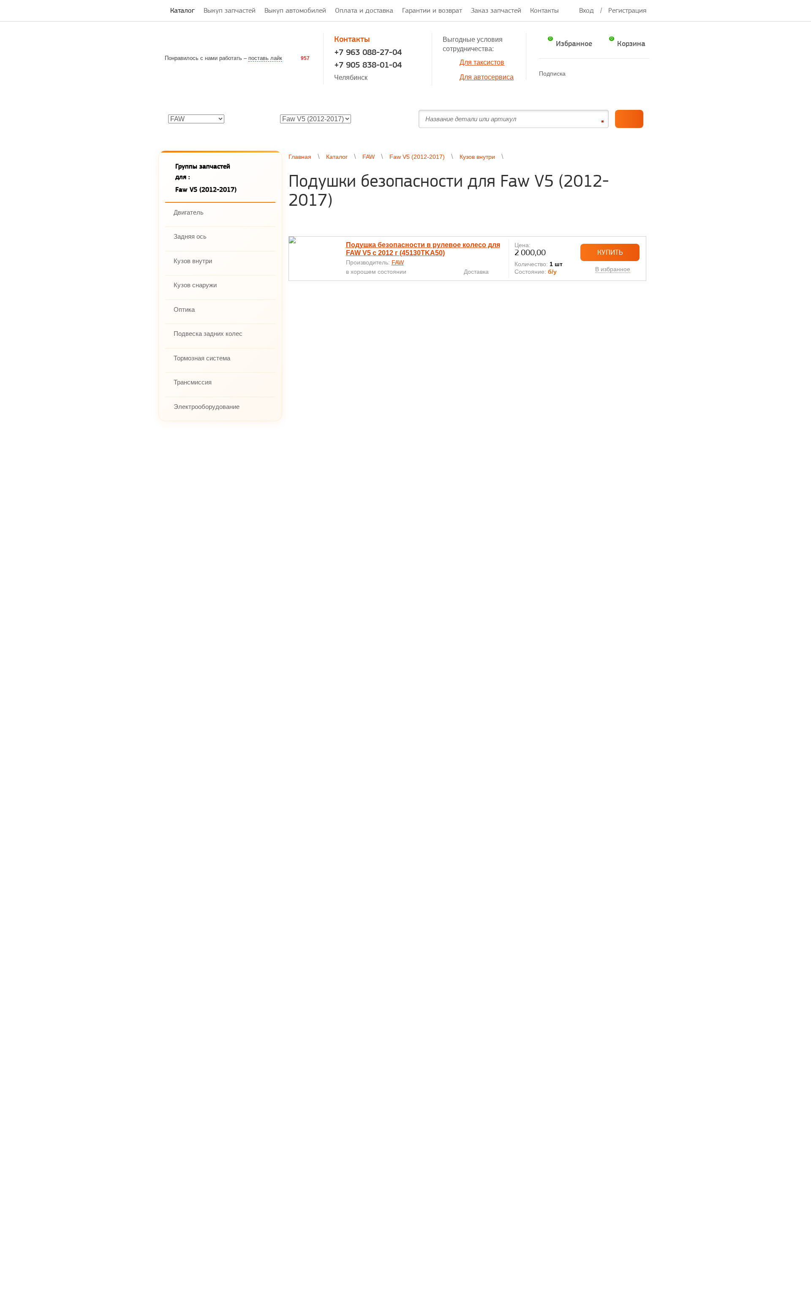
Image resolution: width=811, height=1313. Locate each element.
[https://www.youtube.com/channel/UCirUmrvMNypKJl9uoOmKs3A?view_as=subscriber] (610, 73)
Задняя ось (190, 236)
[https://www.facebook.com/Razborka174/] (577, 73)
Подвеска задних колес (208, 333)
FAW (368, 156)
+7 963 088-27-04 (368, 52)
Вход (586, 10)
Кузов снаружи (195, 285)
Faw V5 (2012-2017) (417, 156)
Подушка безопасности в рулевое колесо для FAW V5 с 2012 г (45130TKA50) (423, 248)
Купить (610, 252)
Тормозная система (202, 358)
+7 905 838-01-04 (368, 65)
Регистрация (627, 10)
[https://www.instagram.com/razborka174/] (626, 73)
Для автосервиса (487, 77)
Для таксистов (482, 62)
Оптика (184, 309)
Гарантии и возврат (432, 10)
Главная (299, 156)
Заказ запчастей (496, 10)
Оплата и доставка (364, 10)
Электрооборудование (206, 406)
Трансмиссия (193, 382)
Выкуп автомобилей (295, 10)
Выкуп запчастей (230, 10)
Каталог (182, 10)
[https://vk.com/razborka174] (593, 73)
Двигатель (189, 212)
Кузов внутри (193, 260)
